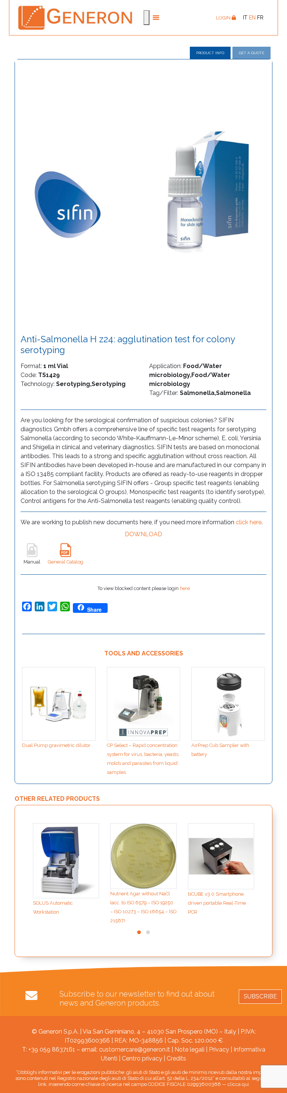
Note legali (189, 1049)
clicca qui (238, 1084)
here (185, 588)
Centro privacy (142, 1058)
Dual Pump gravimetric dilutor (56, 745)
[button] (139, 932)
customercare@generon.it (134, 1049)
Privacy (219, 1049)
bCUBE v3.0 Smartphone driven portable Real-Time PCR (217, 903)
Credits (176, 1058)
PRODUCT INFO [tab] (210, 53)
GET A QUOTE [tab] (251, 53)
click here (249, 522)
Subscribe (260, 996)
